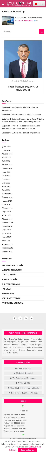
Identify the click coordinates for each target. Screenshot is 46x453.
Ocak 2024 (6, 175)
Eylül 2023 (6, 183)
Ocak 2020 (6, 204)
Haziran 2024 (7, 168)
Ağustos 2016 (7, 219)
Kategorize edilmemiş (12, 303)
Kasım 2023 (6, 179)
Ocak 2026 (6, 150)
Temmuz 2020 (7, 197)
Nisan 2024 (6, 172)
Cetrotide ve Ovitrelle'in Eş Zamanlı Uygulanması (21, 133)
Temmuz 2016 (7, 222)
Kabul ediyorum (27, 450)
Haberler (6, 289)
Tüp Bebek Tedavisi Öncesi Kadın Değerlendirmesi (21, 114)
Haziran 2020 (7, 201)
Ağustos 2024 (7, 164)
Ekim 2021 (6, 190)
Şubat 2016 (6, 233)
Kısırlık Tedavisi (9, 279)
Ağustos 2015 (7, 244)
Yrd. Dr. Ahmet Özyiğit (25, 21)
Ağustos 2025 (7, 154)
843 (37, 21)
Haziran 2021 (7, 193)
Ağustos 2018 (7, 208)
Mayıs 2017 (6, 211)
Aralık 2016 (6, 215)
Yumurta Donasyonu (12, 270)
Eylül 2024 (6, 161)
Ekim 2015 (6, 240)
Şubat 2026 (6, 146)
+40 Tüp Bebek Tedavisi (12, 265)
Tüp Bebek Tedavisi (11, 284)
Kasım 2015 (6, 237)
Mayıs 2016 (6, 229)
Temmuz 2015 (7, 248)
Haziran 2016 (7, 226)
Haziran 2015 (7, 251)
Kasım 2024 (6, 157)
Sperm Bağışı (8, 293)
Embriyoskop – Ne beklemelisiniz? (28, 17)
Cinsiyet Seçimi (9, 274)
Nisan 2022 (6, 186)
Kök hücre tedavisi (11, 298)
